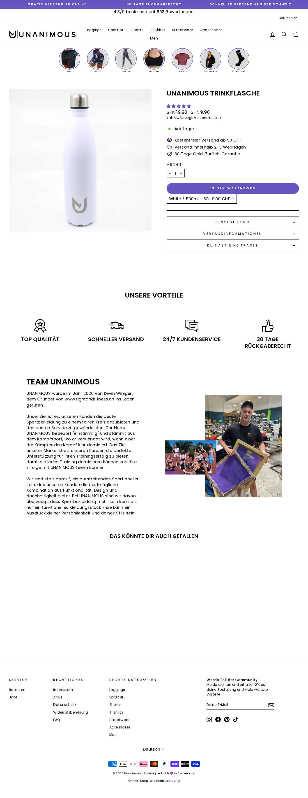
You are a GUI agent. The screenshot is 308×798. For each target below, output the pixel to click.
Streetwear (182, 30)
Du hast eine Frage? (232, 245)
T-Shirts (157, 30)
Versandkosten (207, 117)
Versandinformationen (232, 233)
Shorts (137, 30)
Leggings (93, 30)
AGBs (57, 697)
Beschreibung (233, 222)
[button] (179, 106)
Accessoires (211, 30)
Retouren (17, 689)
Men (154, 38)
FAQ (56, 719)
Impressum (63, 689)
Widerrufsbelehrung (70, 712)
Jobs (13, 697)
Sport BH (116, 30)
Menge (174, 164)
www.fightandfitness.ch (89, 399)
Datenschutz (64, 704)
